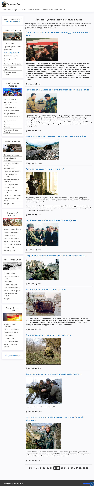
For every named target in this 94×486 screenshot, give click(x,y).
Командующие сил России (10, 175)
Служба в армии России (12, 47)
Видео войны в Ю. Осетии (10, 345)
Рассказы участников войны (11, 164)
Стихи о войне (9, 187)
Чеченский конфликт (11, 155)
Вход (18, 21)
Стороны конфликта (11, 232)
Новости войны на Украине (10, 104)
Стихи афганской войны (12, 288)
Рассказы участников (11, 111)
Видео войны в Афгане (12, 291)
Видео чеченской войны (12, 196)
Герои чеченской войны (12, 171)
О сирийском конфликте (12, 229)
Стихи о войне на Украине (10, 121)
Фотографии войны (11, 184)
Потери (6, 299)
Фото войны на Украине (12, 117)
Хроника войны (9, 235)
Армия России (9, 44)
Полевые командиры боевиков (11, 180)
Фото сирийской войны (12, 244)
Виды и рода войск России (10, 60)
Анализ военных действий (10, 325)
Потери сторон (9, 114)
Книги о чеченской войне (10, 191)
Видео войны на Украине (10, 126)
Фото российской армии (12, 64)
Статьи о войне (9, 273)
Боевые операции (10, 285)
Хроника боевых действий (10, 159)
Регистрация (10, 21)
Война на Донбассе (10, 100)
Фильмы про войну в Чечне (11, 200)
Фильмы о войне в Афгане (10, 295)
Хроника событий (10, 108)
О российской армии (11, 56)
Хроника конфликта (11, 332)
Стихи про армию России (10, 73)
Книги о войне (9, 338)
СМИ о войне (8, 335)
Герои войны (8, 281)
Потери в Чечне (9, 204)
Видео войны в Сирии (12, 241)
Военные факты (9, 168)
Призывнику (8, 50)
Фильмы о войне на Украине (11, 131)
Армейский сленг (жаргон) (10, 68)
